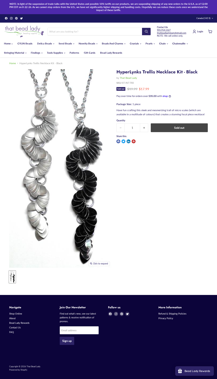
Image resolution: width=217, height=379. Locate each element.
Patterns (74, 52)
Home (7, 43)
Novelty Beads (87, 43)
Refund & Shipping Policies (172, 313)
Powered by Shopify (18, 369)
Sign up (67, 341)
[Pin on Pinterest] (134, 141)
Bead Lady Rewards (111, 52)
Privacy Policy (165, 318)
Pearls (149, 43)
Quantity (120, 120)
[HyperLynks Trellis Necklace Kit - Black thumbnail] (12, 277)
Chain (162, 43)
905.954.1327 (164, 30)
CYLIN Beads (24, 43)
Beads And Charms (113, 43)
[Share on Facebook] (118, 141)
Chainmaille (179, 43)
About (12, 318)
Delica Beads (45, 43)
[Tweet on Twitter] (123, 141)
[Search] (146, 31)
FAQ (11, 332)
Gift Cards (89, 52)
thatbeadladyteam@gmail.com (171, 33)
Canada (203, 18)
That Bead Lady (128, 77)
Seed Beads (66, 43)
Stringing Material (14, 52)
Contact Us (15, 327)
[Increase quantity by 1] (144, 127)
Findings (36, 52)
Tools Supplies (55, 52)
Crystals (134, 43)
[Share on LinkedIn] (128, 141)
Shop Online (15, 313)
